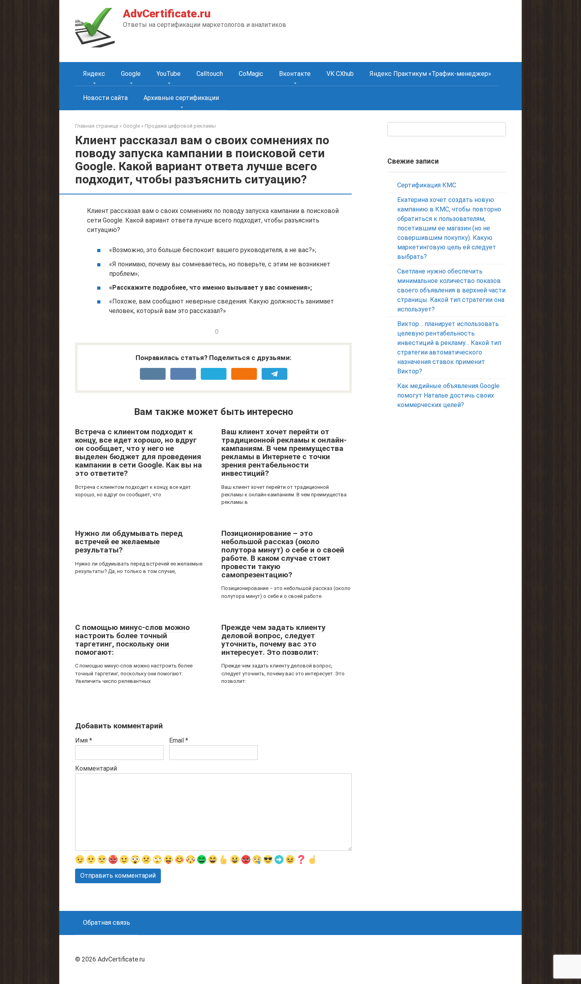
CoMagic (251, 73)
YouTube (169, 73)
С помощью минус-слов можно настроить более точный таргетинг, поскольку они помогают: (132, 640)
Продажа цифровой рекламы (180, 126)
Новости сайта (105, 98)
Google (131, 73)
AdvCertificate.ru (167, 13)
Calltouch (209, 73)
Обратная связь (106, 922)
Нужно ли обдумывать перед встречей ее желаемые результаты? (129, 541)
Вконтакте (295, 73)
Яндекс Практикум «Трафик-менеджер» (430, 73)
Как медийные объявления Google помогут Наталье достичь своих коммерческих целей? (448, 395)
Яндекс (94, 73)
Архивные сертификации (181, 98)
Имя (83, 740)
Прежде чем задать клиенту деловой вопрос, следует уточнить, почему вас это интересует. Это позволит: (273, 640)
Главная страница (96, 126)
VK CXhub (340, 73)
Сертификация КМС (426, 185)
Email (178, 740)
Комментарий (96, 768)
